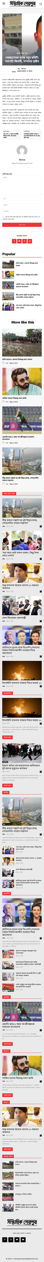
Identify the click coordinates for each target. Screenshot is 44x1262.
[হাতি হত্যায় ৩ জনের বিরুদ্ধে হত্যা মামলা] (8, 264)
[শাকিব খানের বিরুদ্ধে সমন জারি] (8, 275)
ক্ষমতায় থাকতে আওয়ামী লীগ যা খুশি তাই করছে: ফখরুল (28, 974)
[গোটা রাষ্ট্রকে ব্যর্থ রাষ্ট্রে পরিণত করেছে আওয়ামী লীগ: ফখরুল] (8, 988)
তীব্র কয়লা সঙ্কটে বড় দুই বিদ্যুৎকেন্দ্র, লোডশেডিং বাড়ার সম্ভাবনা (20, 479)
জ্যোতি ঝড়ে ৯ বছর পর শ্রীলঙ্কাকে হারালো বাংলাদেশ (18, 438)
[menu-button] (3, 4)
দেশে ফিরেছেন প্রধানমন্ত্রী (14, 618)
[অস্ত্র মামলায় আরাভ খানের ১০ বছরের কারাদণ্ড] (22, 573)
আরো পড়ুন (7, 737)
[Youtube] (23, 1239)
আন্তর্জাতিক (5, 716)
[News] (22, 150)
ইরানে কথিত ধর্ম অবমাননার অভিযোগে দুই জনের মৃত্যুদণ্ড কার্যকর (21, 767)
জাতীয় (6, 793)
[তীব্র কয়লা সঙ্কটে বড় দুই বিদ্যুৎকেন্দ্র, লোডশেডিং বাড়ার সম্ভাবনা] (8, 296)
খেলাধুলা (6, 997)
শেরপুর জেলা (8, 1156)
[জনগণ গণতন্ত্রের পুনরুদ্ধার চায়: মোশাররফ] (8, 954)
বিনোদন (6, 1051)
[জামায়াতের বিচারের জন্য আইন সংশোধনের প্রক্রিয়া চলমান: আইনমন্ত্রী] (8, 965)
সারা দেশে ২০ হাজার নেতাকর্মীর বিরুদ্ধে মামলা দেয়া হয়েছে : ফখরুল (10, 135)
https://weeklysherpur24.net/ (22, 163)
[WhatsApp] (30, 241)
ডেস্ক (7, 363)
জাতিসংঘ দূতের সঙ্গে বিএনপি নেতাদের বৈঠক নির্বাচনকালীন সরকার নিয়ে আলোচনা (20, 650)
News (23, 68)
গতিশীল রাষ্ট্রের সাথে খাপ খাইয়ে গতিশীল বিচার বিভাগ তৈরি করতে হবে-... (26, 1207)
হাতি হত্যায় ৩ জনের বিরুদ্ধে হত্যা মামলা (17, 359)
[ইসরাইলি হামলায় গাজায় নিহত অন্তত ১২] (22, 670)
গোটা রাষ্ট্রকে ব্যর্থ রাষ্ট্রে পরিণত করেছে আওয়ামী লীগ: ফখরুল (28, 986)
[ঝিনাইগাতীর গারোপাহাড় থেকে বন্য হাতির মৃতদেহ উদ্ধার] (8, 1176)
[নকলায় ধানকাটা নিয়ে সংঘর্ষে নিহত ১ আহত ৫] (8, 1186)
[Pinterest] (24, 241)
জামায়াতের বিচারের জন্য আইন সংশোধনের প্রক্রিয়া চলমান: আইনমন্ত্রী (28, 963)
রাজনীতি (7, 894)
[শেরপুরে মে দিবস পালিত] (8, 1197)
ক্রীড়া (4, 1020)
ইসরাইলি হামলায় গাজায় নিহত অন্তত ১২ (21, 683)
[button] (41, 4)
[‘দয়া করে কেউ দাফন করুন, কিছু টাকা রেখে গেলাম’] (8, 306)
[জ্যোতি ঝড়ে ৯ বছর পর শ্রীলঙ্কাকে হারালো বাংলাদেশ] (8, 285)
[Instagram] (10, 1239)
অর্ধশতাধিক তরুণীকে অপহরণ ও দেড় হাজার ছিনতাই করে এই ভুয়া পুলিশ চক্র (32, 135)
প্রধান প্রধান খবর (22, 53)
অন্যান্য (6, 1102)
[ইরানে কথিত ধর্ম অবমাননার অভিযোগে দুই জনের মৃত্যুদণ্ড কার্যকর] (22, 753)
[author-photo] (3, 363)
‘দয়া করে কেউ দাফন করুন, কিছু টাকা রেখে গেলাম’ (20, 554)
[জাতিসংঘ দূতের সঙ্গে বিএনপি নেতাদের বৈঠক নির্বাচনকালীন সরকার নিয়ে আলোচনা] (22, 635)
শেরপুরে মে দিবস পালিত (23, 1194)
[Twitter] (19, 241)
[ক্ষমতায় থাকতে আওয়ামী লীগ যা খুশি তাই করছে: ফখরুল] (8, 976)
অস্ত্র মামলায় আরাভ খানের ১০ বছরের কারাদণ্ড (20, 587)
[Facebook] (14, 241)
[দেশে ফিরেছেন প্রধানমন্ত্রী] (22, 605)
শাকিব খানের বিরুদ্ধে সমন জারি (26, 275)
